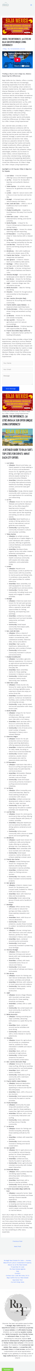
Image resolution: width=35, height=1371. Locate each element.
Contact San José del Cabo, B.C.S (17, 1275)
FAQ (17, 1271)
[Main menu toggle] (31, 5)
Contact (17, 1273)
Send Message (11, 389)
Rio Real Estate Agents (17, 1269)
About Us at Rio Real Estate (17, 1265)
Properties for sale (17, 1267)
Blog (4, 49)
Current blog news (17, 1282)
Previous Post (17, 1241)
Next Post (17, 1246)
